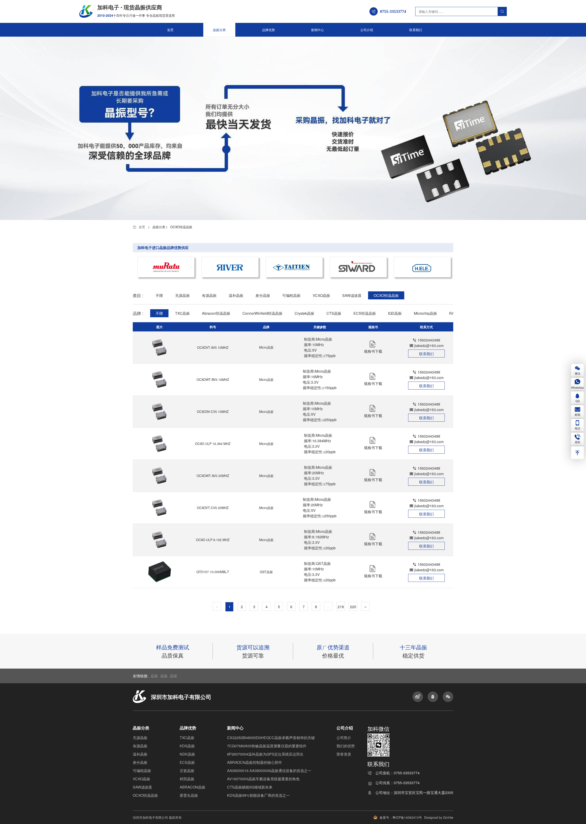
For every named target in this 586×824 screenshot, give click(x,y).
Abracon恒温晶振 (216, 313)
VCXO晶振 (321, 295)
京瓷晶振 (187, 770)
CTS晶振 (333, 313)
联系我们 (415, 29)
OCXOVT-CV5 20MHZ (213, 507)
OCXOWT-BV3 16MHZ (213, 379)
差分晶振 (262, 295)
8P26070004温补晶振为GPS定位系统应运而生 (265, 754)
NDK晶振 (187, 754)
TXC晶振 (182, 313)
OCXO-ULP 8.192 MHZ (213, 539)
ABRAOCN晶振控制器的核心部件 (254, 762)
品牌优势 (268, 29)
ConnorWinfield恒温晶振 (262, 313)
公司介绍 (366, 29)
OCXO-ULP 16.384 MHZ (213, 443)
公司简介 (343, 737)
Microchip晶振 (425, 313)
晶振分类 (219, 29)
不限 (159, 295)
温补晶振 (236, 295)
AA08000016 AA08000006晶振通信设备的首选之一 (269, 770)
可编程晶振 (291, 295)
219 (341, 606)
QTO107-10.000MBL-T (212, 571)
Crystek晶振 (304, 313)
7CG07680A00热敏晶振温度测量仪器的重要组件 (267, 745)
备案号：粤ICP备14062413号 (401, 817)
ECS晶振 (187, 762)
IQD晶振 (395, 313)
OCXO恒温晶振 (181, 227)
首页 (170, 29)
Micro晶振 (266, 347)
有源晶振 (209, 295)
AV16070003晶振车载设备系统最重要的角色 (263, 778)
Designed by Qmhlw (438, 817)
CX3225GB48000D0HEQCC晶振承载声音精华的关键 (271, 737)
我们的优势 (345, 745)
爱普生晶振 (189, 795)
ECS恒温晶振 (364, 313)
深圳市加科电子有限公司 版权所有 (157, 817)
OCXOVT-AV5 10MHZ (212, 347)
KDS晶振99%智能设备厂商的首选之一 (258, 795)
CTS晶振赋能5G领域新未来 (249, 787)
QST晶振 (266, 571)
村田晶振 (187, 778)
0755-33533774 (407, 773)
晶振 (154, 675)
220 (353, 606)
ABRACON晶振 (192, 787)
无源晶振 (182, 295)
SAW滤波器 (351, 295)
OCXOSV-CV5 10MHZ (213, 411)
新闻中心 (317, 29)
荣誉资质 (343, 754)
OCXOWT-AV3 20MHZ (213, 475)
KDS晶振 (187, 745)
